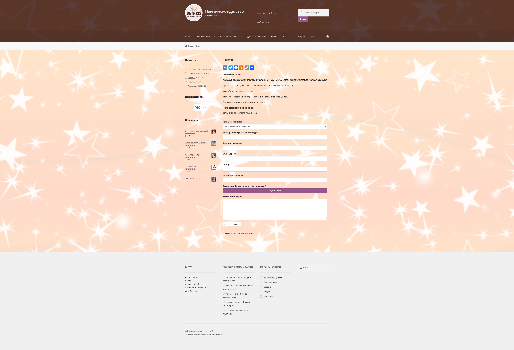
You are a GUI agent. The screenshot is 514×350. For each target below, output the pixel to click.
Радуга (191, 82)
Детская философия (256, 36)
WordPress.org (192, 291)
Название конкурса (233, 121)
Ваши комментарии (232, 196)
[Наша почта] (204, 107)
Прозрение (192, 86)
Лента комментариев (195, 287)
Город (226, 164)
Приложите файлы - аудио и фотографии (244, 186)
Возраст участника (233, 143)
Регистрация (191, 277)
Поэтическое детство (224, 11)
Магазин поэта (204, 36)
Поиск (303, 19)
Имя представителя (233, 175)
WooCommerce (217, 334)
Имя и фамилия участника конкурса (241, 132)
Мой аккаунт (263, 22)
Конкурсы (275, 36)
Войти (188, 280)
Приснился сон (194, 73)
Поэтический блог (266, 13)
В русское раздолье (196, 69)
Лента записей (192, 284)
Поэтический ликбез (229, 36)
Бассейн (191, 77)
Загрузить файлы (274, 190)
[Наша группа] (197, 107)
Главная (188, 36)
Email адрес (229, 153)
